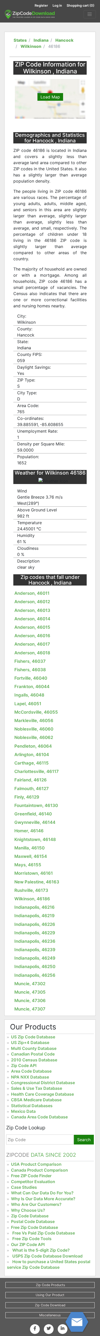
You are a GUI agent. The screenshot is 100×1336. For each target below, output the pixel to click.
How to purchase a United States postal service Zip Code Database (48, 1264)
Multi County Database (33, 1048)
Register (41, 5)
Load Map (50, 96)
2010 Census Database (34, 1059)
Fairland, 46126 (30, 779)
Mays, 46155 (27, 864)
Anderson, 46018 (32, 652)
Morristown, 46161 (33, 873)
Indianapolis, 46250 (34, 966)
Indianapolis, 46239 (34, 949)
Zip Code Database (29, 1215)
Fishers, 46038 (30, 669)
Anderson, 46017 (32, 644)
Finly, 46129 (26, 797)
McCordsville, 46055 (36, 712)
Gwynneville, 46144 (34, 822)
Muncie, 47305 (30, 992)
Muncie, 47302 (29, 983)
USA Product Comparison (36, 1164)
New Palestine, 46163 (36, 881)
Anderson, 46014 (32, 618)
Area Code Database (31, 1071)
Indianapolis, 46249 (34, 958)
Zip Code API (23, 1065)
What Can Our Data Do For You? (42, 1192)
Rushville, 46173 (31, 890)
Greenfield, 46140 (33, 813)
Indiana (41, 40)
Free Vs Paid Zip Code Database (43, 1233)
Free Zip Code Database (34, 1227)
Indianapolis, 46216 (34, 907)
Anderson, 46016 (32, 635)
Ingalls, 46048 (29, 695)
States (20, 40)
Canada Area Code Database (39, 1116)
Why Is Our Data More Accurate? (43, 1198)
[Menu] (90, 14)
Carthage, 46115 (31, 763)
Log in (57, 5)
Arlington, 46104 (31, 754)
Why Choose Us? (28, 1210)
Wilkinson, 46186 (32, 898)
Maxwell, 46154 (30, 856)
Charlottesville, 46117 (36, 771)
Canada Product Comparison (39, 1170)
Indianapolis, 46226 (34, 924)
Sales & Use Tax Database (36, 1088)
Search (84, 1139)
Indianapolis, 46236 (34, 941)
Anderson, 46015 (32, 627)
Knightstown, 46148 (35, 839)
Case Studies (24, 1187)
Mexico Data (23, 1111)
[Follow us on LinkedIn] (62, 1328)
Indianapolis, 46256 (34, 975)
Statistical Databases (32, 1105)
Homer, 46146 (29, 830)
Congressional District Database (43, 1082)
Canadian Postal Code (33, 1054)
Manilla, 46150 (29, 847)
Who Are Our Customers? (36, 1204)
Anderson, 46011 (31, 593)
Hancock (64, 40)
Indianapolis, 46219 (34, 915)
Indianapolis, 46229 (34, 932)
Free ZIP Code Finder (31, 1175)
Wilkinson (31, 46)
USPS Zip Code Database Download (47, 1256)
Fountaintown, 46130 (36, 805)
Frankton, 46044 (31, 686)
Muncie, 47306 (30, 1000)
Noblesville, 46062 (33, 737)
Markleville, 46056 (33, 720)
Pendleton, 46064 (33, 746)
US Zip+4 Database (30, 1042)
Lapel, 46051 (27, 703)
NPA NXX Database (30, 1077)
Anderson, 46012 (32, 601)
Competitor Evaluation (33, 1181)
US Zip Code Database (33, 1036)
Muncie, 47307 (29, 1009)
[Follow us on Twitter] (49, 1328)
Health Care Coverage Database (42, 1094)
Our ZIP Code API (28, 1244)
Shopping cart (80, 5)
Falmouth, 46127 (31, 788)
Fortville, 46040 (30, 678)
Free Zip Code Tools (32, 1238)
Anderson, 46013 (32, 610)
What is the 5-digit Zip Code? (41, 1250)
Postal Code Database (33, 1221)
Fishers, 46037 (30, 661)
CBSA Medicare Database (36, 1099)
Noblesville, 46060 (33, 729)
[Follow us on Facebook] (35, 1328)
